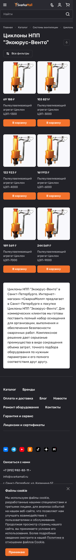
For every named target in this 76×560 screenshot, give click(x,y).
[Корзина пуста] (68, 5)
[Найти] (67, 14)
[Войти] (60, 5)
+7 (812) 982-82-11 (16, 470)
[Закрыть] (68, 488)
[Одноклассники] (30, 449)
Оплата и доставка (18, 398)
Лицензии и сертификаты (24, 425)
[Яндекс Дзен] (46, 449)
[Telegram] (13, 449)
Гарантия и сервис (18, 416)
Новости (60, 398)
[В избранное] (31, 66)
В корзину (19, 122)
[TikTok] (38, 449)
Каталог (9, 389)
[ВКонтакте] (5, 449)
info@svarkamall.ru (15, 476)
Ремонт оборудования (21, 407)
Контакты (53, 407)
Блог (43, 398)
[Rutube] (54, 449)
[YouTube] (21, 449)
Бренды (28, 389)
